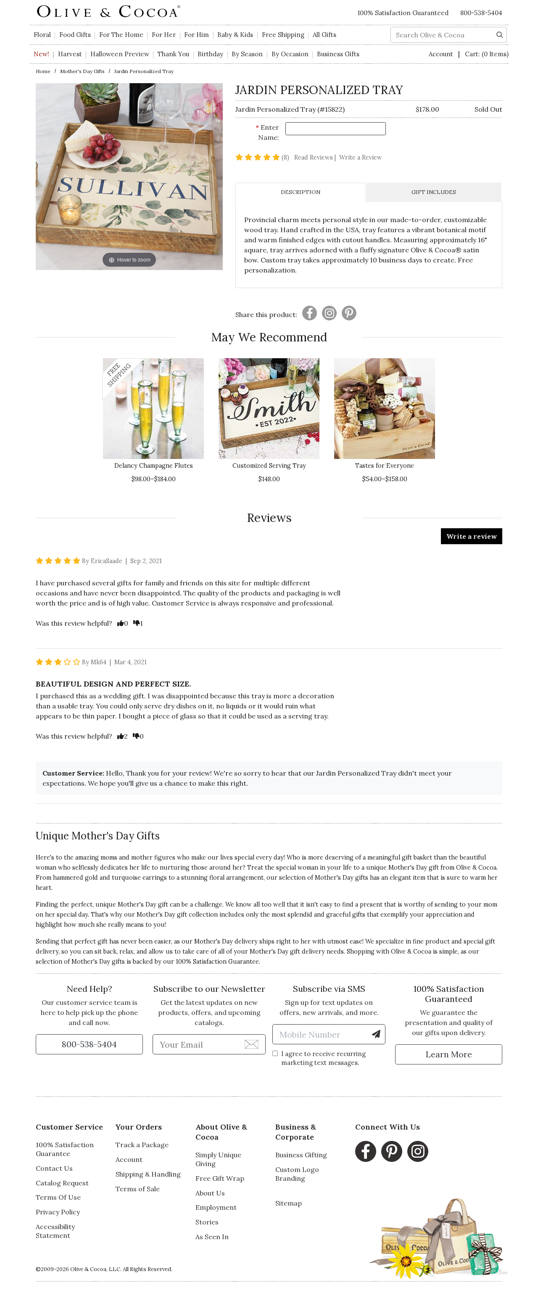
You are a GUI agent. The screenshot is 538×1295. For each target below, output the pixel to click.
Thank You (173, 54)
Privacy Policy (58, 1212)
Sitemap (288, 1203)
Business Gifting (301, 1155)
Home (43, 71)
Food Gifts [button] (75, 35)
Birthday (210, 54)
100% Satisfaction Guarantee (217, 961)
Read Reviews (316, 157)
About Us (210, 1193)
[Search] (500, 34)
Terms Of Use (58, 1197)
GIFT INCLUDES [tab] (433, 192)
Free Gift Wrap (219, 1178)
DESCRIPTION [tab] (300, 192)
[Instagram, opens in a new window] (417, 1151)
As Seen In (212, 1236)
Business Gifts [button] (338, 54)
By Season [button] (247, 54)
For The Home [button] (121, 35)
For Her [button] (164, 35)
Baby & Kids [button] (235, 35)
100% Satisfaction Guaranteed (403, 13)
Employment (216, 1207)
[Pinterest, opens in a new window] (391, 1151)
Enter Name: (267, 132)
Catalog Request (62, 1183)
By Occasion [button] (290, 54)
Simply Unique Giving (218, 1159)
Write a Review (360, 157)
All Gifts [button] (324, 35)
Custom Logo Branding (297, 1173)
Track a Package (142, 1144)
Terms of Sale (138, 1189)
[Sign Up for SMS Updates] (376, 1034)
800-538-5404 (481, 13)
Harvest (70, 54)
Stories (207, 1222)
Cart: (487, 54)
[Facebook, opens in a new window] (365, 1151)
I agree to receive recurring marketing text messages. (323, 1058)
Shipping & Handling (148, 1174)
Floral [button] (42, 35)
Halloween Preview (119, 54)
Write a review (471, 536)
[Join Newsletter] (251, 1044)
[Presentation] (309, 313)
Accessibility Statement (55, 1231)
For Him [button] (196, 35)
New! (41, 54)
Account (442, 54)
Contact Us (54, 1168)
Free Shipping (283, 35)
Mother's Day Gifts (82, 71)
